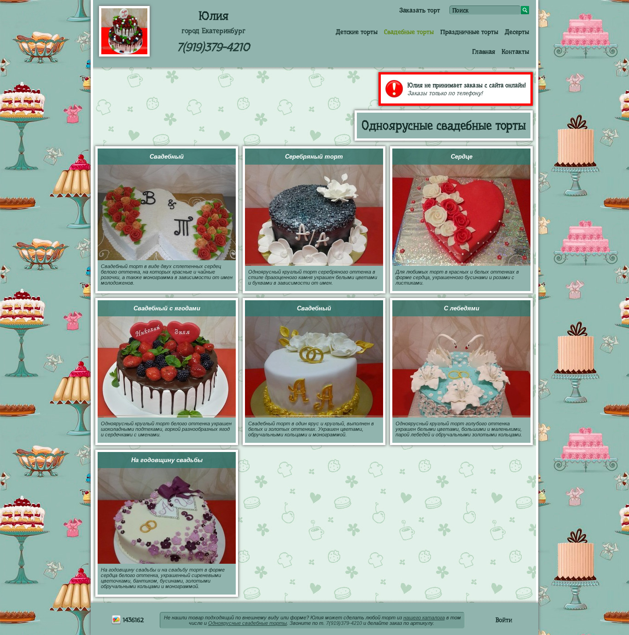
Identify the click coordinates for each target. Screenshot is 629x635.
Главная (483, 51)
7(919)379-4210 (213, 47)
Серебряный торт (314, 156)
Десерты (517, 31)
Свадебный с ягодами (167, 308)
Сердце (461, 156)
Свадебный (167, 156)
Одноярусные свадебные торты (247, 623)
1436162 (132, 620)
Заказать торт (419, 10)
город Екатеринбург (213, 31)
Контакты (515, 51)
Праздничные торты (469, 31)
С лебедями (461, 308)
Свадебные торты (409, 31)
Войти (503, 620)
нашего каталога (424, 617)
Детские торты (357, 31)
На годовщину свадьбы (167, 460)
